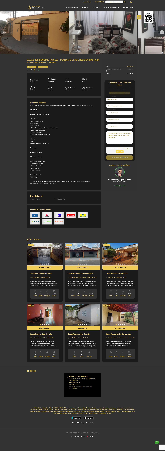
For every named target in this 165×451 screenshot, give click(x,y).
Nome (107, 102)
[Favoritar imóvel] (60, 245)
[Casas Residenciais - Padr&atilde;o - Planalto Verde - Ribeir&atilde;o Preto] (35, 7)
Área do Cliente (87, 2)
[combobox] (119, 99)
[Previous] (29, 254)
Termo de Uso (90, 423)
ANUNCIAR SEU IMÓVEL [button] (110, 7)
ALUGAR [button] (84, 7)
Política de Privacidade (77, 423)
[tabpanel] (82, 32)
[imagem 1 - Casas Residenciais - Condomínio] (82, 254)
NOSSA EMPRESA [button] (71, 7)
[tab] (139, 17)
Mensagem (109, 130)
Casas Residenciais (38, 60)
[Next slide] (162, 32)
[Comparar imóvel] (60, 248)
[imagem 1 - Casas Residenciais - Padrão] (45, 254)
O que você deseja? (111, 96)
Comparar (44, 67)
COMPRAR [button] (95, 7)
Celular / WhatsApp (111, 109)
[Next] (60, 254)
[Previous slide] (3, 32)
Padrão (54, 60)
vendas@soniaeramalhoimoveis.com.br (80, 386)
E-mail (107, 116)
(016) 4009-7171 (99, 2)
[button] (130, 2)
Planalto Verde (69, 60)
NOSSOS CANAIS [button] (128, 7)
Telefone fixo (112, 123)
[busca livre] (124, 2)
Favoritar (32, 67)
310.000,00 (130, 66)
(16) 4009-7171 (73, 384)
